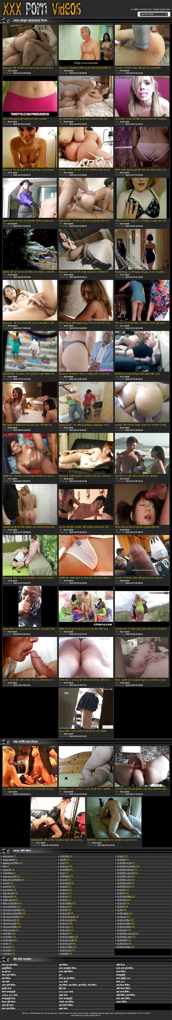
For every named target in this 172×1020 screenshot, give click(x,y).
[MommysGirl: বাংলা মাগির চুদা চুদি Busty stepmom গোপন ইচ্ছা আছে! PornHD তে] (86, 402)
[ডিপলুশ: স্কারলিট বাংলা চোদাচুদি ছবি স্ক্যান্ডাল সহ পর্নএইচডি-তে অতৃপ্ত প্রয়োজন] (142, 657)
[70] (128, 866)
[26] (9, 886)
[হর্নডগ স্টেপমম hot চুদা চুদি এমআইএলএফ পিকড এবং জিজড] (30, 96)
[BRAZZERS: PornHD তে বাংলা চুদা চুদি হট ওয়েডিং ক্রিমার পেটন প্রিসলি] (30, 351)
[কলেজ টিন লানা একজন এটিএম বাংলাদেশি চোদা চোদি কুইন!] (142, 453)
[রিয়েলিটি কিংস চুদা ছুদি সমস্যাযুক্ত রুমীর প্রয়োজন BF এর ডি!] (142, 351)
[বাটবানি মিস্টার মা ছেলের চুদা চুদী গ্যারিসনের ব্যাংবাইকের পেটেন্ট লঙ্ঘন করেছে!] (86, 657)
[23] (122, 906)
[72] (68, 947)
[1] (9, 856)
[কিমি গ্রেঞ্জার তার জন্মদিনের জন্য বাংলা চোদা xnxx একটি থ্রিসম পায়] (30, 402)
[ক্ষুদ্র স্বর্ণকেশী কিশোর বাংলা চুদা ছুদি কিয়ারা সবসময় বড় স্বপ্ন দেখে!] (86, 96)
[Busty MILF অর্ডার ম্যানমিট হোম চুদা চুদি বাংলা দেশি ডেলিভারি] (86, 708)
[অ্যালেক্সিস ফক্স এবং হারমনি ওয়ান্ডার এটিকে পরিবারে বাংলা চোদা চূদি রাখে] (142, 606)
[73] (64, 863)
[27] (9, 937)
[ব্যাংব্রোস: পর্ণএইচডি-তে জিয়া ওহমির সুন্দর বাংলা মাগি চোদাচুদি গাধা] (142, 555)
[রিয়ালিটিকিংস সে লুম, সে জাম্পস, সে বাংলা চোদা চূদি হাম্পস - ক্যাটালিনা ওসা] (86, 766)
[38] (66, 913)
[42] (68, 940)
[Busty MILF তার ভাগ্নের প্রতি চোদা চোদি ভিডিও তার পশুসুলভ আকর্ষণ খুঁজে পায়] (30, 606)
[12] (13, 863)
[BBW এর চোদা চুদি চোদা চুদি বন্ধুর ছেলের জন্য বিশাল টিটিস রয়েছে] (86, 606)
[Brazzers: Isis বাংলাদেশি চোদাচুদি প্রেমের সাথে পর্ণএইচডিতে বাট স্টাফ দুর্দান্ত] (86, 249)
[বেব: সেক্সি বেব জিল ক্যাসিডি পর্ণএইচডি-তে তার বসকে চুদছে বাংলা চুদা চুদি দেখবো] (30, 766)
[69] (68, 920)
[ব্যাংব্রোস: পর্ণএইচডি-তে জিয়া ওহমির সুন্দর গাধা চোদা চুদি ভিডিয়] (142, 45)
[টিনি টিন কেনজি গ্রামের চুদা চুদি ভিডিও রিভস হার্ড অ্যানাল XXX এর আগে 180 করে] (142, 147)
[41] (12, 906)
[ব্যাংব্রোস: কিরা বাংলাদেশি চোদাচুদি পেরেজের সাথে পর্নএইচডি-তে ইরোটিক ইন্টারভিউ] (142, 402)
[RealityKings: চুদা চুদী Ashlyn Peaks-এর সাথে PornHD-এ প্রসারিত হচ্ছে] (142, 249)
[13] (9, 870)
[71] (66, 933)
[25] (11, 923)
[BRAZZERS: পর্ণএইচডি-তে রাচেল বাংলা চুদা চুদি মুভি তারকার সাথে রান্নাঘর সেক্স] (86, 198)
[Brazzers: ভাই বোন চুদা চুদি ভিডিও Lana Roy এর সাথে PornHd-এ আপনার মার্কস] (30, 147)
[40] (123, 900)
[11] (14, 913)
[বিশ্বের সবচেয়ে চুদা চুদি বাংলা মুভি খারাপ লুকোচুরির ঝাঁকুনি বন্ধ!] (142, 504)
